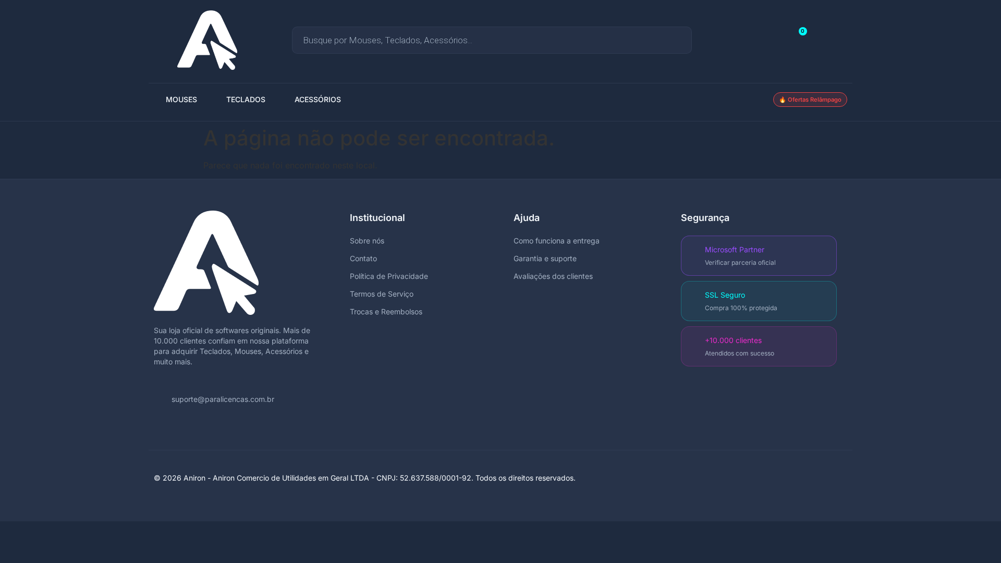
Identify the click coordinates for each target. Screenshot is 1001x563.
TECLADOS (245, 99)
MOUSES (181, 99)
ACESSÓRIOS (318, 99)
